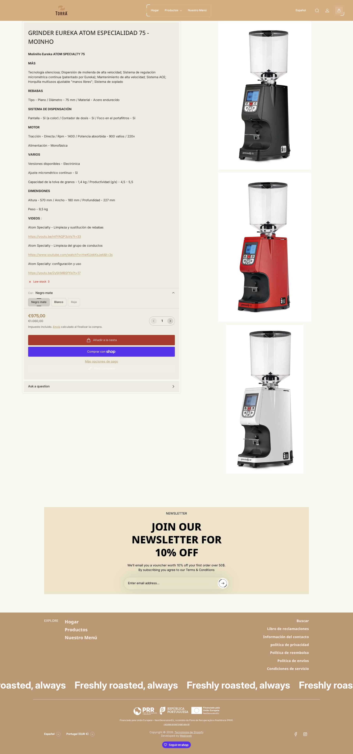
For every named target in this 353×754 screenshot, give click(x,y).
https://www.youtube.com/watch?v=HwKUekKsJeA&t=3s (70, 255)
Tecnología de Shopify (189, 732)
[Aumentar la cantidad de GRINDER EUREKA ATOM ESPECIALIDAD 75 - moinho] (170, 321)
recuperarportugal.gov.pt (177, 724)
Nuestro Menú (81, 637)
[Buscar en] (317, 10)
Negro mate (39, 302)
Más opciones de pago (101, 361)
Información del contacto (286, 636)
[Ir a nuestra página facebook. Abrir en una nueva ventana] (295, 734)
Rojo (74, 302)
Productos (76, 630)
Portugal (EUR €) (77, 734)
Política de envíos (293, 660)
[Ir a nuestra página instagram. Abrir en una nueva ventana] (305, 734)
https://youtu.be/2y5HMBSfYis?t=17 (54, 273)
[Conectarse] (327, 10)
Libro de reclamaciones (288, 628)
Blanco (58, 302)
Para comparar (104, 368)
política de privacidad (289, 644)
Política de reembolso (289, 652)
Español (301, 10)
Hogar (72, 622)
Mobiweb (186, 735)
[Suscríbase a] (223, 583)
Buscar (303, 620)
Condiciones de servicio (288, 668)
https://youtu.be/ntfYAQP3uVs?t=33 (54, 236)
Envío (56, 327)
